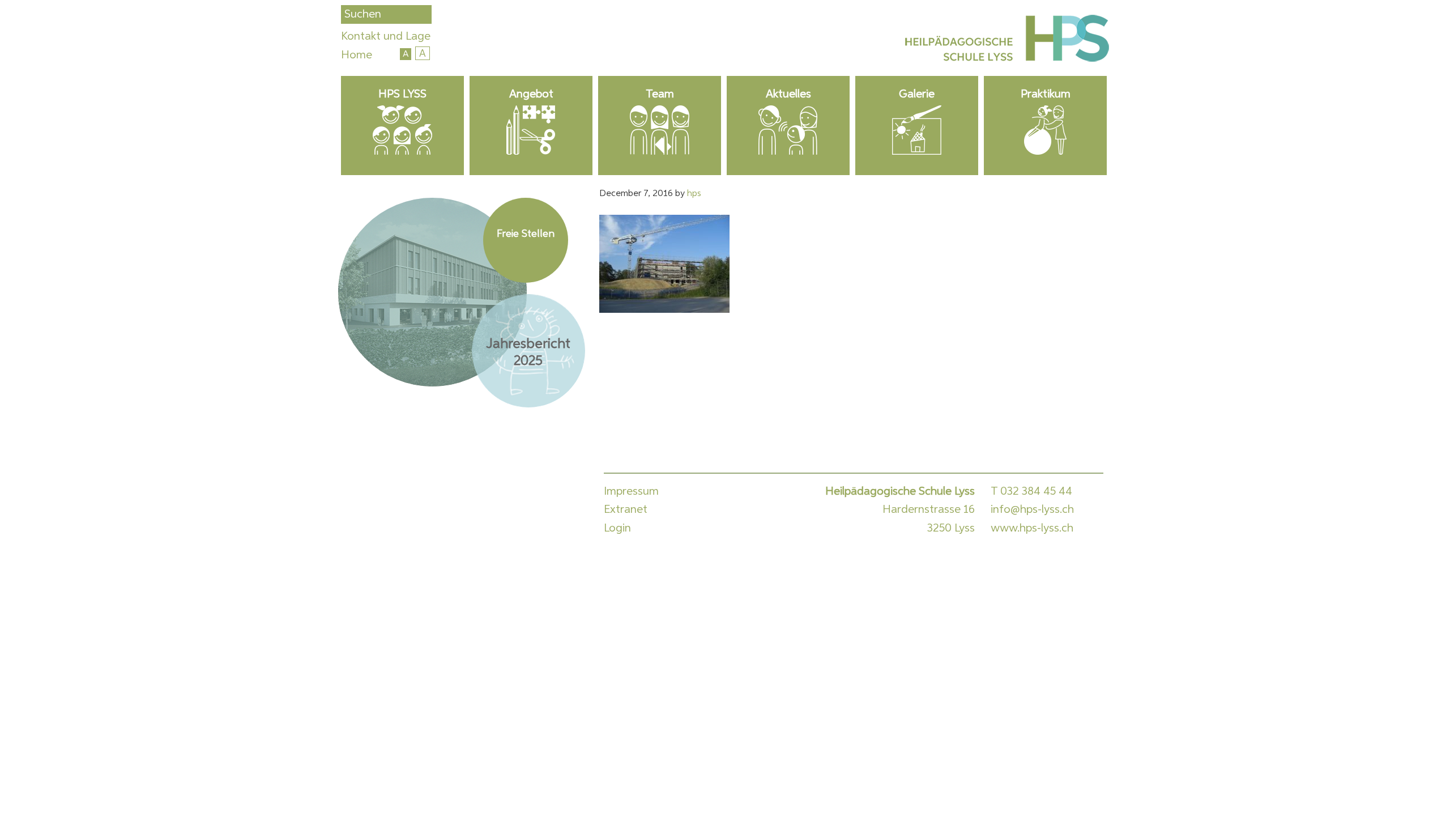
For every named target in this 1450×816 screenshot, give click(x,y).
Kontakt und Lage (385, 36)
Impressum (631, 491)
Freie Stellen (526, 234)
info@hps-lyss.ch (1032, 509)
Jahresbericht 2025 (528, 352)
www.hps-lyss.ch (1032, 528)
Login (617, 528)
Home (356, 55)
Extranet (625, 509)
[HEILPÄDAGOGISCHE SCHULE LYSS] (1005, 40)
